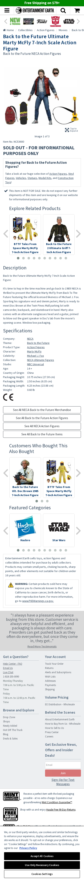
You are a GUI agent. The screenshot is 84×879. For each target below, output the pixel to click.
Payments (50, 685)
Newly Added (10, 725)
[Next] (78, 20)
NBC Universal (35, 364)
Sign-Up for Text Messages (63, 782)
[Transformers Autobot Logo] (55, 21)
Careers (49, 736)
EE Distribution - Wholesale (60, 704)
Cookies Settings (42, 874)
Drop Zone (9, 717)
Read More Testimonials (42, 646)
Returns (49, 668)
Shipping (50, 689)
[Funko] (42, 21)
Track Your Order (54, 663)
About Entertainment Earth (60, 719)
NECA (30, 338)
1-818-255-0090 (11, 676)
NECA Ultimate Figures (40, 360)
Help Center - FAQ (12, 663)
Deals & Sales (10, 738)
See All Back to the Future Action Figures (42, 418)
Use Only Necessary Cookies (42, 865)
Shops (6, 721)
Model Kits (45, 178)
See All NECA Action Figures (42, 426)
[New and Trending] (15, 21)
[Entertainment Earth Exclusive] (28, 21)
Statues (32, 178)
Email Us (8, 668)
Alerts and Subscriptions (58, 672)
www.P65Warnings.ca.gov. (38, 601)
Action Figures (58, 174)
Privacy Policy (28, 848)
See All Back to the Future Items (42, 434)
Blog (5, 734)
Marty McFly (34, 351)
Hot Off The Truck (12, 730)
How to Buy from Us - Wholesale (62, 723)
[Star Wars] (69, 21)
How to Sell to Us (54, 728)
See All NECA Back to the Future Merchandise (42, 410)
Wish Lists (50, 676)
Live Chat (8, 672)
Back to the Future (38, 343)
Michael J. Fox (35, 356)
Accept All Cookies (42, 856)
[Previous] (5, 20)
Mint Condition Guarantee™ (57, 802)
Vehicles (21, 178)
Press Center (52, 732)
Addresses (50, 681)
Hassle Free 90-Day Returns (60, 809)
